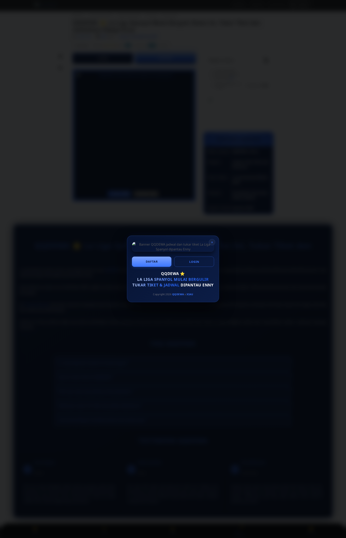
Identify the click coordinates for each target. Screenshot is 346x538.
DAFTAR (152, 261)
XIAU (190, 294)
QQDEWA (178, 294)
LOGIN (194, 262)
